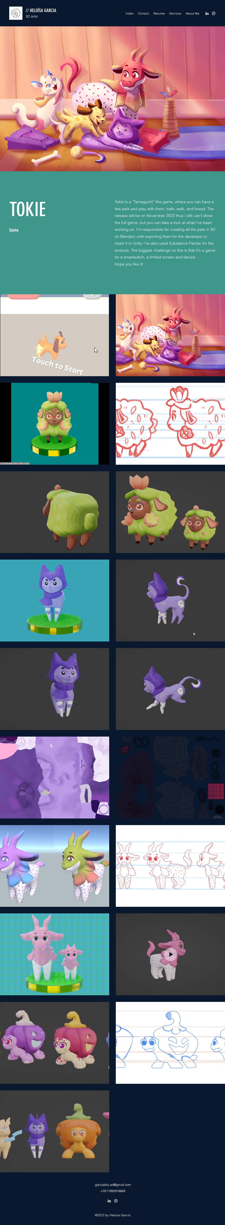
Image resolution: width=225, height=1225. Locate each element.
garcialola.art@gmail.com (113, 1185)
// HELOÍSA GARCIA (41, 10)
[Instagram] (213, 13)
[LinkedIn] (207, 13)
